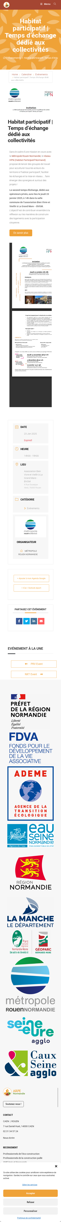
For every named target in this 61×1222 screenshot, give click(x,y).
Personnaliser (30, 1211)
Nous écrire (8, 1138)
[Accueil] (4, 58)
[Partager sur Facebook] (19, 621)
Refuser (30, 1202)
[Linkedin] (34, 621)
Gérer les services (29, 1185)
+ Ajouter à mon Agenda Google (31, 578)
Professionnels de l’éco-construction (21, 1154)
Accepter (30, 1193)
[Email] (41, 621)
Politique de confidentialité (29, 1218)
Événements (41, 74)
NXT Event (31, 674)
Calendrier (26, 74)
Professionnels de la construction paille (22, 1158)
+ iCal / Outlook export (31, 588)
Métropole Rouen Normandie (26, 156)
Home (15, 74)
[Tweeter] (26, 621)
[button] (56, 1166)
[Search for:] (53, 4)
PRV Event (37, 663)
